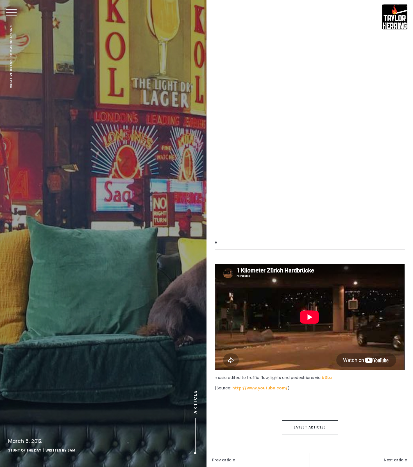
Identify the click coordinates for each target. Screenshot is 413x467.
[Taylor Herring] (394, 17)
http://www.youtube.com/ (260, 388)
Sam (71, 450)
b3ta (327, 377)
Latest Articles (310, 427)
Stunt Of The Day (24, 450)
